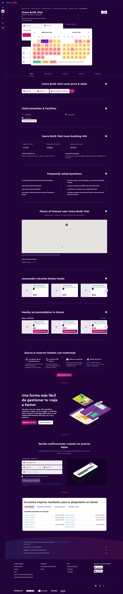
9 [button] (42, 45)
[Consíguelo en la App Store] (98, 571)
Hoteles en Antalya (29, 517)
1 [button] (38, 41)
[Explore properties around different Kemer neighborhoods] (106, 312)
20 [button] (59, 49)
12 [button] (54, 45)
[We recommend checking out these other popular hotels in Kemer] (106, 279)
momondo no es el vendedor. (32, 547)
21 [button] (34, 53)
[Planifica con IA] (3, 18)
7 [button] (34, 45)
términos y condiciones (48, 483)
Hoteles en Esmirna (70, 524)
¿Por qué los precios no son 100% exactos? (36, 553)
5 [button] (54, 41)
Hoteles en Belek (69, 515)
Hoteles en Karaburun (30, 522)
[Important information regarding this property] (106, 136)
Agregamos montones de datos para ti (35, 550)
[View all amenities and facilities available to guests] (106, 108)
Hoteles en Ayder (69, 522)
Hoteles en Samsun (29, 527)
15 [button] (38, 49)
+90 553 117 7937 (27, 20)
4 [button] (50, 41)
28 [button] (34, 57)
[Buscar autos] (3, 14)
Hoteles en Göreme (70, 520)
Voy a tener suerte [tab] (60, 506)
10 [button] (46, 45)
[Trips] (3, 23)
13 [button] (58, 45)
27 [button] (58, 53)
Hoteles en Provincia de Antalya (59, 8)
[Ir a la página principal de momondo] (11, 2)
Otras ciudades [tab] (29, 506)
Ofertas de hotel (25, 8)
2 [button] (42, 41)
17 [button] (46, 49)
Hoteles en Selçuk (29, 520)
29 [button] (38, 57)
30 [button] (43, 57)
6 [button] (58, 41)
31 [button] (84, 57)
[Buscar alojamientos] (3, 11)
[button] (3, 2)
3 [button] (46, 41)
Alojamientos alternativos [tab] (44, 506)
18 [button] (50, 49)
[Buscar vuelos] (3, 7)
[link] (40, 331)
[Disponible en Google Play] (98, 567)
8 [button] (38, 45)
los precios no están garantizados (61, 542)
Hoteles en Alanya (29, 524)
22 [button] (38, 53)
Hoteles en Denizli (69, 527)
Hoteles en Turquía (46, 8)
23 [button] (42, 53)
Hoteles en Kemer (73, 8)
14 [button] (34, 49)
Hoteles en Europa (35, 8)
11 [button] (50, 45)
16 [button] (42, 49)
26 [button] (54, 53)
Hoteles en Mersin (69, 517)
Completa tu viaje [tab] (74, 506)
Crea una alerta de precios (94, 364)
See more (103, 318)
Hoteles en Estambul (29, 515)
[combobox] (43, 462)
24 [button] (46, 53)
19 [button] (54, 49)
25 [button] (50, 53)
